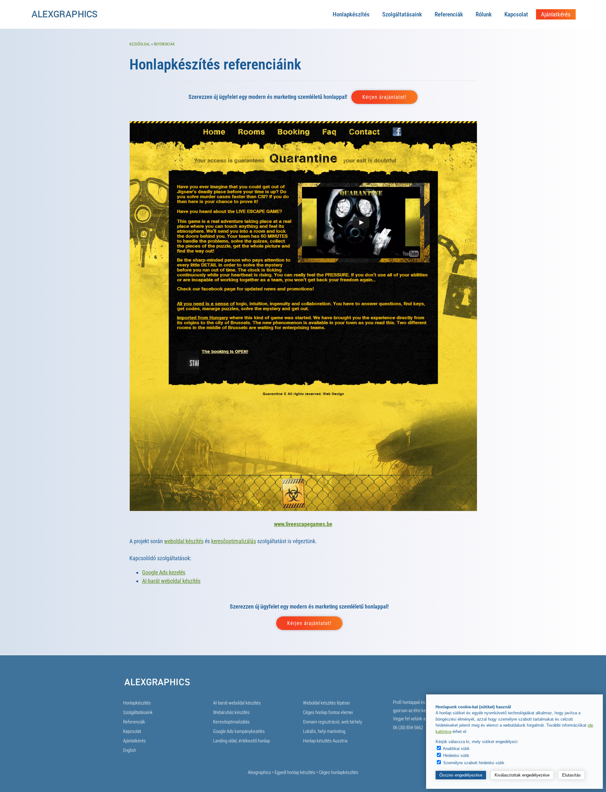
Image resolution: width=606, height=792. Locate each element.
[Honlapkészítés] (64, 17)
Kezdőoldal (139, 44)
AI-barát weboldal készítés (171, 581)
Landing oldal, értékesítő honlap (241, 741)
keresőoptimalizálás (233, 541)
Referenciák (449, 14)
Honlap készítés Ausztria (325, 741)
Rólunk (484, 14)
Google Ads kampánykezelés (239, 731)
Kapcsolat (516, 14)
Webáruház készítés (231, 712)
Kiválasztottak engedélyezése (522, 775)
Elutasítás (571, 775)
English (129, 750)
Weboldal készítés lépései (326, 703)
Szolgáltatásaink (402, 14)
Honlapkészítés (351, 14)
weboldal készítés (184, 541)
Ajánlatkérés (556, 14)
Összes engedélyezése (460, 775)
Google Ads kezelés (163, 572)
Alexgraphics (259, 772)
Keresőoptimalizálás (231, 722)
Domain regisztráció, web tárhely (332, 722)
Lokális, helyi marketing (324, 731)
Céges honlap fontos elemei (328, 712)
